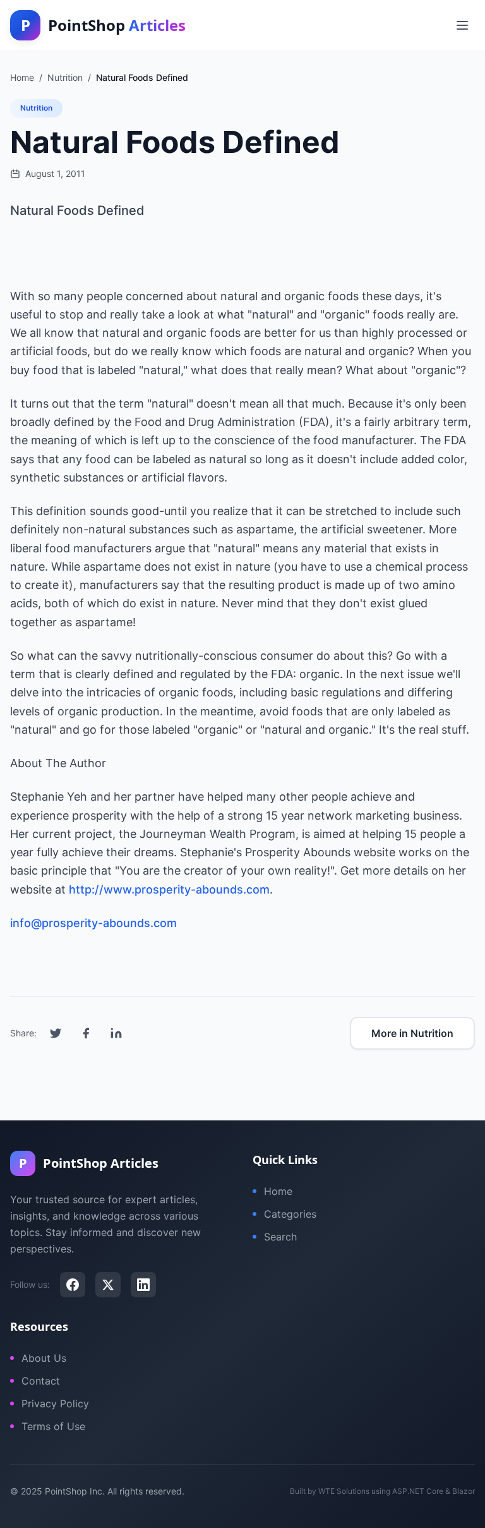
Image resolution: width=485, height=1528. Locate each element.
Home (278, 1191)
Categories (290, 1214)
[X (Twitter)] (108, 1284)
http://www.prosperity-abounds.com (169, 889)
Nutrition (36, 107)
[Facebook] (72, 1284)
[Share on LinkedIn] (116, 1033)
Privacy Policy (55, 1403)
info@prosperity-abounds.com (93, 923)
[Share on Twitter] (55, 1033)
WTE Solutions (343, 1491)
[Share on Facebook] (86, 1033)
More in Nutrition (412, 1033)
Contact (40, 1380)
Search (280, 1236)
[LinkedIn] (143, 1284)
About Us (43, 1358)
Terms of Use (53, 1426)
